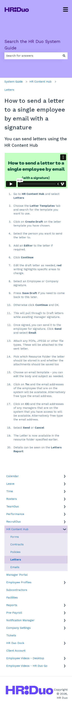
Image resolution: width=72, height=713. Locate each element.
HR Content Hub (40, 81)
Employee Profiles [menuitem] (18, 582)
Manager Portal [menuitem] (17, 574)
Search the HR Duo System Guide (32, 45)
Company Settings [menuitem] (18, 628)
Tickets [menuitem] (11, 635)
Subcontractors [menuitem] (16, 590)
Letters (9, 89)
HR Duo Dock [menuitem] (15, 643)
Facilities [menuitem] (12, 597)
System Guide (13, 81)
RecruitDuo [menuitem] (13, 521)
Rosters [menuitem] (11, 499)
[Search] (64, 55)
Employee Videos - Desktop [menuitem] (25, 658)
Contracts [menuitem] (17, 544)
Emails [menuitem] (14, 567)
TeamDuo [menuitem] (12, 506)
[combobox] (32, 55)
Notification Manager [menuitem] (20, 620)
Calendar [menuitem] (12, 476)
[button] (65, 476)
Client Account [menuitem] (15, 650)
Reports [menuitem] (11, 605)
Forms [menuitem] (14, 536)
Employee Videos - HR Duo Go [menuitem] (26, 665)
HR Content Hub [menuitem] (17, 529)
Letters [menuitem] (15, 559)
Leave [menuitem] (10, 483)
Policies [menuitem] (15, 552)
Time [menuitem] (9, 491)
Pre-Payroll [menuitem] (14, 612)
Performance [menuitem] (15, 514)
